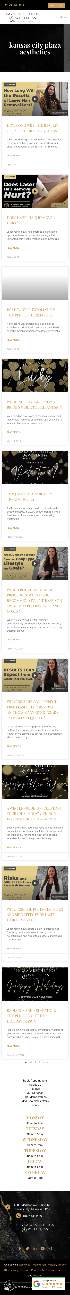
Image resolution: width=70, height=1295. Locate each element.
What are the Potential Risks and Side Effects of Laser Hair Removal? (35, 914)
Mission (52, 1264)
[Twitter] (27, 1248)
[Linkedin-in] (35, 1248)
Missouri (37, 1275)
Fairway (14, 1270)
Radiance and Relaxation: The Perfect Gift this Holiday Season (31, 1015)
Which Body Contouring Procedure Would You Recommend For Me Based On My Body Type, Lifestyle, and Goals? (34, 600)
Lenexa (62, 1270)
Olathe (41, 1270)
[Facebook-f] (19, 1248)
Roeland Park (39, 1264)
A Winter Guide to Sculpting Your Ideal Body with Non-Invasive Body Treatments (34, 813)
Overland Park (28, 1270)
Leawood (51, 1270)
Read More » (14, 155)
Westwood (24, 1264)
